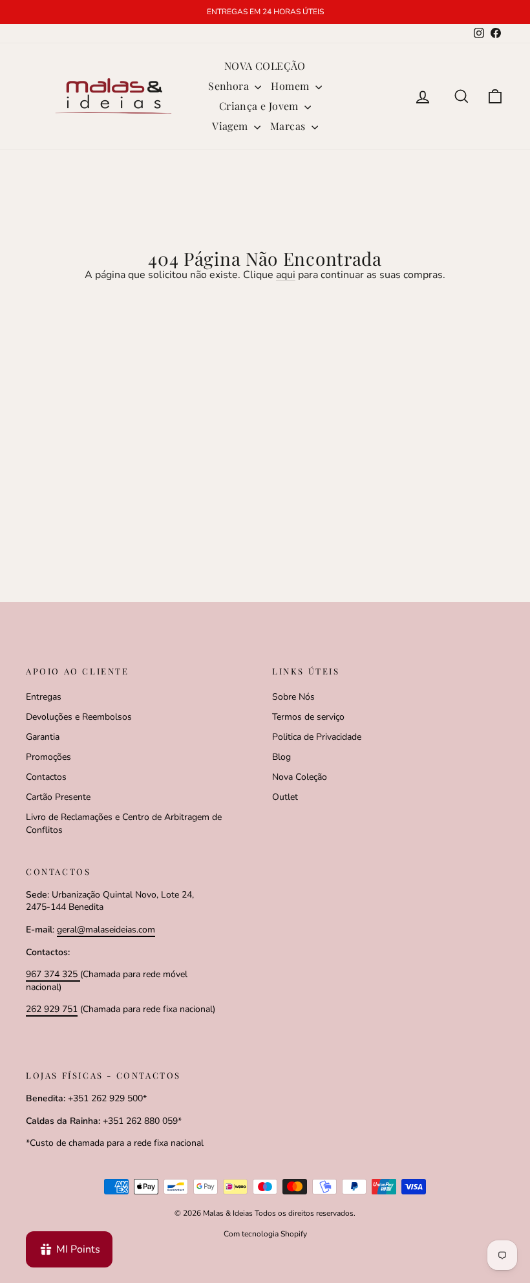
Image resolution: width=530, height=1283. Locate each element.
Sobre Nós (293, 697)
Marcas (289, 126)
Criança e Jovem (260, 106)
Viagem (231, 126)
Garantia (42, 737)
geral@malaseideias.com (106, 929)
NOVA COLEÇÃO (265, 65)
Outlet (285, 797)
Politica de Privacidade (316, 737)
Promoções (48, 757)
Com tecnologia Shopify (265, 1234)
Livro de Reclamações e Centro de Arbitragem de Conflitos (124, 823)
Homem (291, 85)
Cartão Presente (58, 797)
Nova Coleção (299, 777)
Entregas (43, 697)
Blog (281, 757)
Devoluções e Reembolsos (79, 717)
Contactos (46, 777)
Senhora (229, 85)
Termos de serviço (308, 717)
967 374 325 (53, 974)
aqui (285, 275)
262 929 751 (52, 1009)
